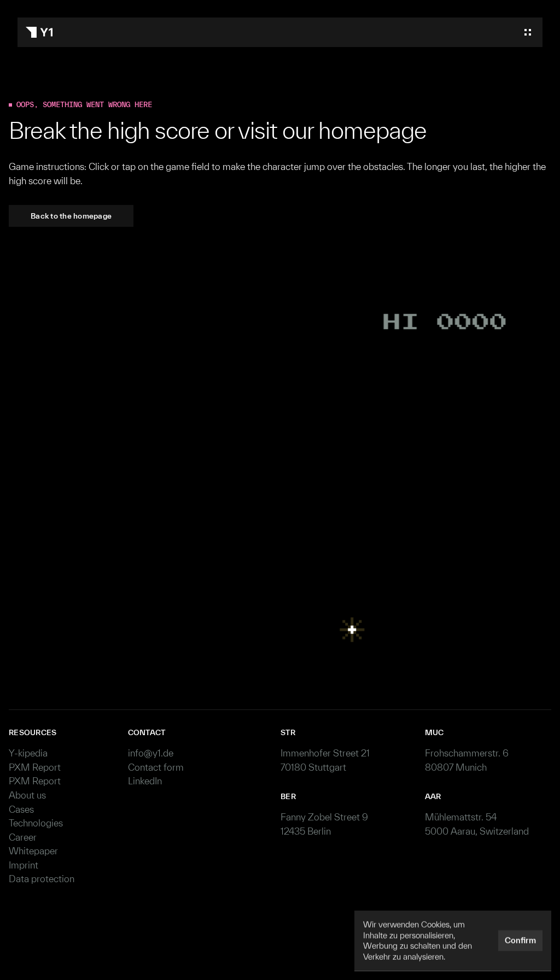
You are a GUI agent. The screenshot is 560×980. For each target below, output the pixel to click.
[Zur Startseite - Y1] (39, 32)
